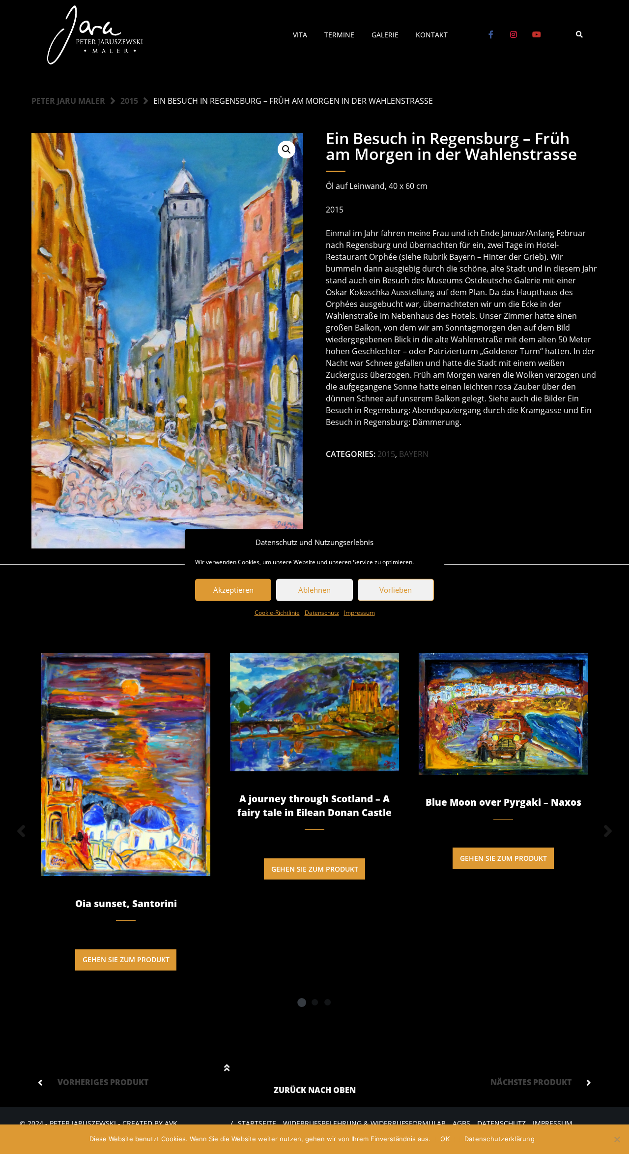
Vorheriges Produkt (102, 1082)
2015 (129, 100)
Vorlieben (395, 590)
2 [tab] (314, 1002)
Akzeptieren (233, 590)
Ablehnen (314, 590)
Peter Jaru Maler (68, 100)
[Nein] (617, 1139)
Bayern (414, 454)
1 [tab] (301, 1002)
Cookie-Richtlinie (277, 612)
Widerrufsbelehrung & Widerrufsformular (364, 1123)
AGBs (461, 1123)
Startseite (257, 1123)
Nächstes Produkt (531, 1082)
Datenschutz (322, 612)
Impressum (359, 612)
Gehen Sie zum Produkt (126, 959)
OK (445, 1139)
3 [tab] (327, 1002)
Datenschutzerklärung (499, 1139)
